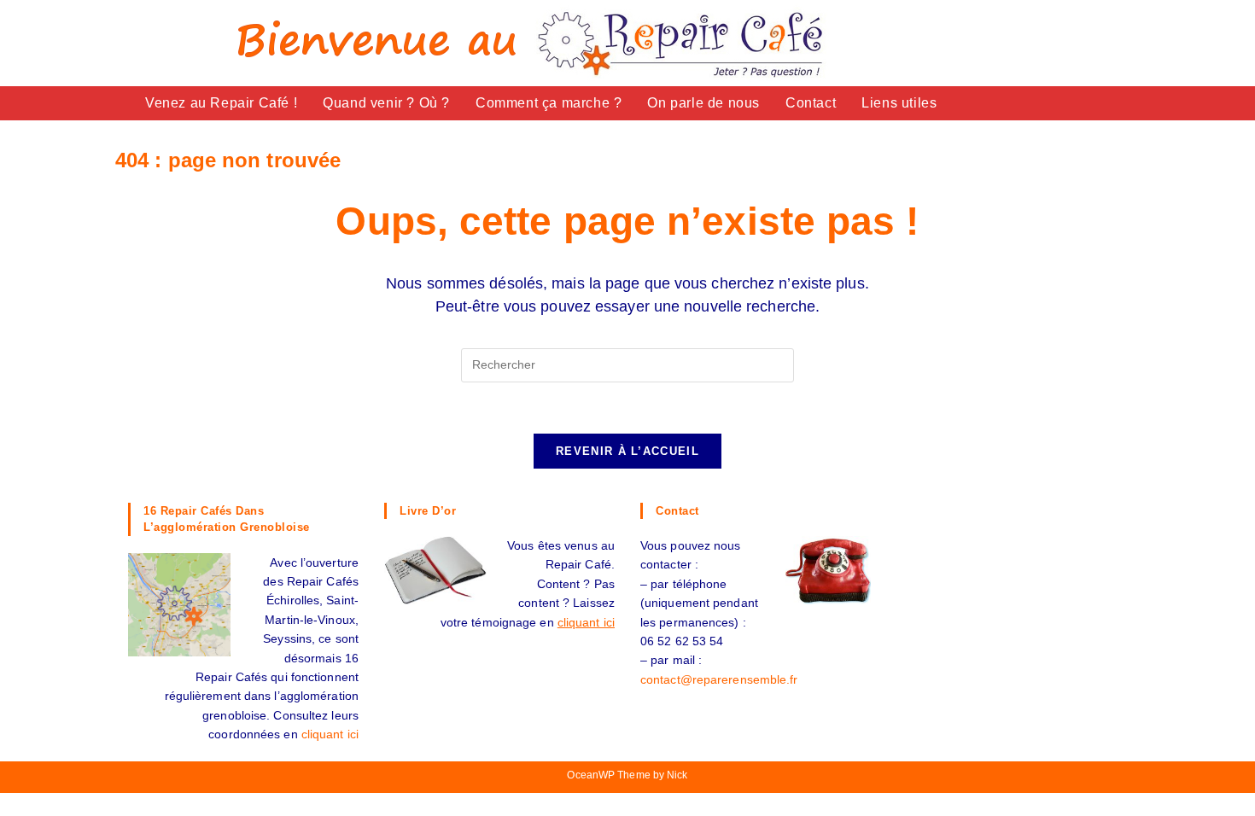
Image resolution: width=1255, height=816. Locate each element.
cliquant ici (330, 734)
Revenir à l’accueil (627, 451)
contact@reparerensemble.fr (719, 679)
